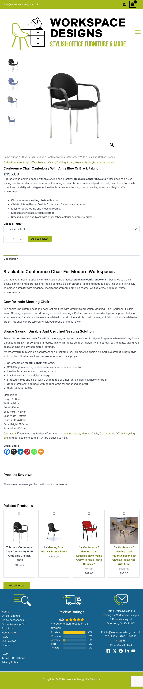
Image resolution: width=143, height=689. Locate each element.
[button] (112, 104)
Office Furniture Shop (32, 157)
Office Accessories (13, 620)
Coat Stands (107, 433)
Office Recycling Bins (14, 624)
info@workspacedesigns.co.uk (21, 4)
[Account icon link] (124, 4)
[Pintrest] (121, 651)
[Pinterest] (27, 452)
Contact (6, 645)
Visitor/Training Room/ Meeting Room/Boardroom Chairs (81, 162)
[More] (41, 452)
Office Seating (38, 162)
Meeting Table (90, 433)
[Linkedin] (20, 452)
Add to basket (39, 238)
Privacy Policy (10, 662)
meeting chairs (71, 433)
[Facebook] (7, 452)
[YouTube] (133, 651)
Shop (15, 157)
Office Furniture (11, 615)
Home (6, 157)
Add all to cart (16, 585)
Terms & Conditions (13, 658)
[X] (14, 452)
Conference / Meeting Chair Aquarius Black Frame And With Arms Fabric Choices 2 (89, 555)
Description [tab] (10, 258)
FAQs (5, 636)
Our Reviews (9, 641)
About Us (7, 628)
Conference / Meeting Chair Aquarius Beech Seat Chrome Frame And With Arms (124, 555)
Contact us (10, 433)
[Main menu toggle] (138, 32)
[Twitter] (114, 651)
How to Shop (9, 632)
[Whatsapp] (34, 452)
